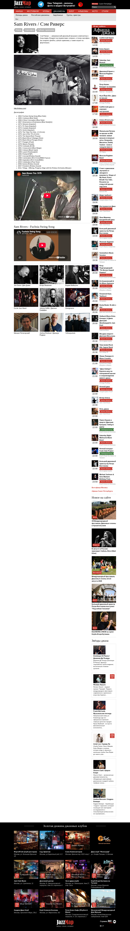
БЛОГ (71, 11)
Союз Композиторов (73, 852)
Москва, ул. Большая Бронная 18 (25, 855)
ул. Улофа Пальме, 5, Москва (102, 854)
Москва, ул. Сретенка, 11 (23, 883)
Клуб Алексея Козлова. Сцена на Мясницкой (107, 164)
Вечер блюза (104, 398)
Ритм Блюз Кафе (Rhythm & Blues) (105, 289)
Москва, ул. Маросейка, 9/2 (50, 912)
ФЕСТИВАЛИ (33, 11)
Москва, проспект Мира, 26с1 (25, 912)
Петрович (102, 301)
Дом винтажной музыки (107, 312)
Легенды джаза (22, 15)
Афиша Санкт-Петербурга (102, 491)
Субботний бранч (106, 38)
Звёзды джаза (100, 640)
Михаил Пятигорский (22, 333)
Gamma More (104, 116)
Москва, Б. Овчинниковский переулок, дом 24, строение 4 (51, 884)
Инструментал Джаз (107, 206)
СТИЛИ (105, 11)
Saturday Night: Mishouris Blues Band (105, 438)
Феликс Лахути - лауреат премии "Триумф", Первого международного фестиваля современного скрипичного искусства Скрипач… (102, 691)
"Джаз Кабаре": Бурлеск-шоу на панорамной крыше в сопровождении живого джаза (107, 373)
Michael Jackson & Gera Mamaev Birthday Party (106, 477)
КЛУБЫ (46, 11)
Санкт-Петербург (105, 4)
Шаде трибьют (105, 195)
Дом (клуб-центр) (46, 881)
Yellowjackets (70, 333)
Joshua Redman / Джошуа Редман (49, 334)
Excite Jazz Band (20, 308)
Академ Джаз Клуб (106, 200)
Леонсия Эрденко (106, 242)
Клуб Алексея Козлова (107, 67)
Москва (95, 4)
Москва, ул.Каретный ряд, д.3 (51, 854)
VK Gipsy (102, 152)
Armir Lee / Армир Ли (101, 744)
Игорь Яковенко (46, 285)
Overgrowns (69, 308)
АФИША (19, 11)
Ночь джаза (104, 409)
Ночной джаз (104, 387)
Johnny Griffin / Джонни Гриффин (48, 309)
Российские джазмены (40, 15)
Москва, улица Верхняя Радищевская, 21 (100, 886)
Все (17, 19)
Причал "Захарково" (106, 92)
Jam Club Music (104, 43)
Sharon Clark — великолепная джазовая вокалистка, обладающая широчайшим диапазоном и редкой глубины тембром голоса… (103, 779)
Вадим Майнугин (71, 285)
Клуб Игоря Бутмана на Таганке (107, 261)
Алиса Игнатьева (106, 120)
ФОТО (95, 11)
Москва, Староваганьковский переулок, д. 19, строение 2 (76, 915)
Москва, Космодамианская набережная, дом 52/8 (101, 915)
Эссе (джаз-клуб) (105, 81)
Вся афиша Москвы (100, 487)
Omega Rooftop (104, 103)
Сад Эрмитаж (45, 852)
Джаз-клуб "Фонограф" (100, 852)
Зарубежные (58, 15)
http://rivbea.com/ (20, 108)
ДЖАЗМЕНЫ (59, 11)
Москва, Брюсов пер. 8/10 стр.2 (77, 854)
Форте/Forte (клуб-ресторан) (25, 852)
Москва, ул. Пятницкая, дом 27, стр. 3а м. (77, 884)
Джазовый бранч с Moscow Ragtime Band (106, 74)
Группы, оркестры (74, 15)
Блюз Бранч (104, 49)
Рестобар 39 (103, 352)
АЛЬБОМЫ (83, 11)
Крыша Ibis (103, 191)
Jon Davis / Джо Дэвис (22, 285)
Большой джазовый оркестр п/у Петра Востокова (107, 231)
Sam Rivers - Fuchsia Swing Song (34, 226)
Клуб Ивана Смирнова (107, 247)
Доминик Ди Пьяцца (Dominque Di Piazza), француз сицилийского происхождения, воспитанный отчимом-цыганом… (103, 664)
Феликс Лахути (99, 685)
